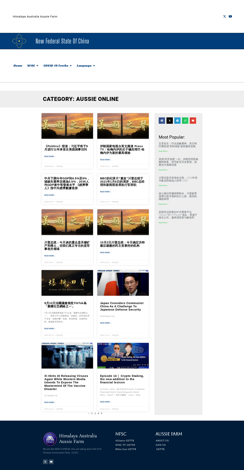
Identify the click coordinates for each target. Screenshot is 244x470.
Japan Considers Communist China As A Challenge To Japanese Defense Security (122, 306)
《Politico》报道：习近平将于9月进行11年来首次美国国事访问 (66, 147)
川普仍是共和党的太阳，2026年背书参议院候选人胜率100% (178, 179)
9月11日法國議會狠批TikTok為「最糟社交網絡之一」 (65, 304)
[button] (162, 120)
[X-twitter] (224, 16)
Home (18, 65)
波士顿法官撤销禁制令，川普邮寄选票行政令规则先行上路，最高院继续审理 (178, 196)
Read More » (49, 156)
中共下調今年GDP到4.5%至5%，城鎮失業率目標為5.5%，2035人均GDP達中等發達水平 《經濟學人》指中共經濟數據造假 (67, 183)
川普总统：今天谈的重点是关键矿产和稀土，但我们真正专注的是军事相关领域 (67, 245)
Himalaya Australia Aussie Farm (35, 16)
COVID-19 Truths (55, 65)
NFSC (31, 65)
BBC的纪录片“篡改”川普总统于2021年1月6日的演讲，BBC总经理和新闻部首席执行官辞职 (122, 181)
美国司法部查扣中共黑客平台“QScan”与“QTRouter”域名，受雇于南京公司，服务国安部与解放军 (178, 215)
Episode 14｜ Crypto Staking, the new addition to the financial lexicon (122, 379)
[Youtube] (230, 16)
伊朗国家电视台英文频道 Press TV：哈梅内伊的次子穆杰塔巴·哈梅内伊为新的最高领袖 (122, 149)
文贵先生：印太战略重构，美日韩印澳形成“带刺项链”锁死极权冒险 (178, 145)
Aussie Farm (169, 433)
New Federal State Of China (62, 41)
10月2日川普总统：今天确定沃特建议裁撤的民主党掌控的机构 (122, 244)
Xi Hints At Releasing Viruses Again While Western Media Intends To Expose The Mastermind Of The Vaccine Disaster (66, 382)
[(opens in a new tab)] (123, 356)
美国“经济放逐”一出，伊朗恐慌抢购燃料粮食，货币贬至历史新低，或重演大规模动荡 (178, 162)
